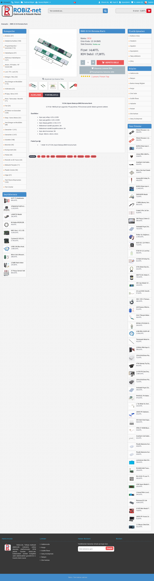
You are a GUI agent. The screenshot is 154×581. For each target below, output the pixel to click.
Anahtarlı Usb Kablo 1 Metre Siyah (143, 162)
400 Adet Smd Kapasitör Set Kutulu (143, 420)
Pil (75, 156)
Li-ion (87, 156)
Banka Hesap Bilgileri (137, 83)
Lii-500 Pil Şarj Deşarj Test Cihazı (143, 371)
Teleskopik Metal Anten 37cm (143, 339)
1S (39, 156)
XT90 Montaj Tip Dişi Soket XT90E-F (143, 363)
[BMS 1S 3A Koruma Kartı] (53, 53)
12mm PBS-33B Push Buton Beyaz (143, 154)
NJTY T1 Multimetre (17, 198)
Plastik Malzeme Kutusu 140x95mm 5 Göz (143, 444)
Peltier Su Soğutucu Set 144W (143, 235)
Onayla (109, 548)
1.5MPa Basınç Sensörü (143, 202)
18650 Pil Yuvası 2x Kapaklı (143, 516)
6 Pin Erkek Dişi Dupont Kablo (143, 267)
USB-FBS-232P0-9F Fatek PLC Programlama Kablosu (143, 331)
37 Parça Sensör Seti (18, 271)
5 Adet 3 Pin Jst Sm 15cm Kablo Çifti (143, 210)
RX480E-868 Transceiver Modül (143, 468)
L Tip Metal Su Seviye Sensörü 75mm (143, 404)
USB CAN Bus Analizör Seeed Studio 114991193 (18, 246)
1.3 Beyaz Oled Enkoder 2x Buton (143, 524)
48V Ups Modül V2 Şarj (143, 283)
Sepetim (133, 46)
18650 (93, 156)
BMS (52, 156)
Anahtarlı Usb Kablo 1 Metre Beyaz (143, 436)
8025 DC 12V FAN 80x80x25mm (143, 243)
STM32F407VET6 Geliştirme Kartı (18, 206)
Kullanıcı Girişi (135, 36)
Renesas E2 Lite (141, 500)
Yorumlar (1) (51, 95)
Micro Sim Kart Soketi (143, 170)
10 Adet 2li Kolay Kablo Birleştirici (143, 259)
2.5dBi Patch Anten (17, 263)
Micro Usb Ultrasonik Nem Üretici (18, 255)
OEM (89, 38)
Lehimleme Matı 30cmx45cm (143, 460)
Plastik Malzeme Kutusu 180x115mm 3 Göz (143, 452)
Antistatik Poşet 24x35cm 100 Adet (143, 227)
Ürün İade (133, 93)
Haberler (133, 103)
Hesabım (133, 41)
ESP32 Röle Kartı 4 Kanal (143, 186)
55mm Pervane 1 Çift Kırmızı (143, 138)
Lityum (70, 156)
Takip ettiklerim (135, 56)
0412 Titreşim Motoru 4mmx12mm (143, 315)
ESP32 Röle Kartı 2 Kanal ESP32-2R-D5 (143, 146)
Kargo (132, 88)
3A (48, 156)
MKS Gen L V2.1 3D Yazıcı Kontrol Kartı (18, 230)
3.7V (43, 156)
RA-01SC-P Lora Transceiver (143, 476)
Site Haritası (45, 560)
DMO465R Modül (142, 194)
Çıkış (132, 61)
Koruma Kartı (61, 156)
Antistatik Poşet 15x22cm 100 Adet (143, 388)
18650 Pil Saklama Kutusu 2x (143, 412)
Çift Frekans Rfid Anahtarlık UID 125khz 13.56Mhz (143, 307)
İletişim (132, 78)
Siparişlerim (134, 51)
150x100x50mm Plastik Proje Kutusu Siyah (143, 380)
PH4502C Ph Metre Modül (143, 396)
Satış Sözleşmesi (136, 119)
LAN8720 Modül (16, 214)
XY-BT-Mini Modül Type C (143, 508)
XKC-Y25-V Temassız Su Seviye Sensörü (143, 299)
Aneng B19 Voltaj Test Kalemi (143, 178)
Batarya (80, 156)
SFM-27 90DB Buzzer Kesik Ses (143, 428)
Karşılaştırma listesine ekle (103, 72)
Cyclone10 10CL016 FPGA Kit (18, 238)
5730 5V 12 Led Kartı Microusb (143, 251)
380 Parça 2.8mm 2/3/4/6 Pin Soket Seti (143, 218)
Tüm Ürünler (9, 187)
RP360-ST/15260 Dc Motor (143, 323)
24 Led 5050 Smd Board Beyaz (143, 291)
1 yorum (94, 77)
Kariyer (132, 108)
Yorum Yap (104, 77)
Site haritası (134, 114)
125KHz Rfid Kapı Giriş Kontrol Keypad (143, 347)
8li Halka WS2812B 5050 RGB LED (18, 222)
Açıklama (36, 95)
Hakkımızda (134, 73)
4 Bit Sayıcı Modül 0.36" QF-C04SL (143, 484)
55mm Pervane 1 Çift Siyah (143, 130)
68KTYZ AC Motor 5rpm (143, 275)
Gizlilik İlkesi (134, 98)
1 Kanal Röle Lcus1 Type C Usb (143, 492)
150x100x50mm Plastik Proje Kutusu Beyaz (143, 355)
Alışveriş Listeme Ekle (103, 68)
